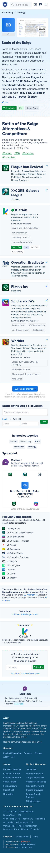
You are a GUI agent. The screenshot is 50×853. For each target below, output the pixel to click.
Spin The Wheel (28, 844)
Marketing (40, 819)
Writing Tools (9, 826)
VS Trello (10, 569)
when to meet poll (24, 847)
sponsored (19, 704)
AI (4, 811)
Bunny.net (25, 841)
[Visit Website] (47, 166)
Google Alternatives (35, 777)
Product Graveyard (35, 786)
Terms (35, 836)
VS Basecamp (13, 549)
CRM (5, 819)
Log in (5, 419)
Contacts (28, 753)
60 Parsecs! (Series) (25, 96)
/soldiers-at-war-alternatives (15, 298)
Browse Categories (12, 769)
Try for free (16, 247)
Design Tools (9, 815)
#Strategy (7, 153)
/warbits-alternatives (12, 338)
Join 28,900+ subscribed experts (25, 673)
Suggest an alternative (25, 389)
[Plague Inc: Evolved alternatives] (5, 168)
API (13, 757)
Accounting (8, 822)
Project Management (27, 826)
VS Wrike (10, 574)
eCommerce (22, 822)
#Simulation (27, 153)
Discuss (38, 753)
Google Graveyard (34, 790)
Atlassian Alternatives (36, 782)
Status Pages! (9, 782)
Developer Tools (26, 811)
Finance (24, 829)
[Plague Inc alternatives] (5, 287)
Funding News (10, 786)
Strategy (32, 446)
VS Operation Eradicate (17, 557)
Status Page (32, 108)
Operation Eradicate (14, 85)
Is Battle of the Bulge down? (25, 614)
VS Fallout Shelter (14, 553)
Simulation (19, 446)
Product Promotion (12, 753)
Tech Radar (31, 769)
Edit (6, 102)
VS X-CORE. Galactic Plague (19, 532)
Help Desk (15, 819)
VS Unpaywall (13, 565)
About (6, 757)
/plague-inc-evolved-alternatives (17, 164)
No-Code (12, 811)
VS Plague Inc (13, 528)
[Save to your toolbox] (8, 34)
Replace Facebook (34, 773)
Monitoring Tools (11, 829)
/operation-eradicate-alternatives (17, 259)
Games (13, 441)
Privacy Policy (22, 836)
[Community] (40, 5)
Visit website (9, 108)
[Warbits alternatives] (5, 342)
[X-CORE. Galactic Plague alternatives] (5, 191)
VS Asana (11, 545)
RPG (37, 441)
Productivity (25, 441)
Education (35, 829)
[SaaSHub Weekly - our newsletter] (35, 5)
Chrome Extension (12, 777)
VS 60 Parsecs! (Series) (17, 541)
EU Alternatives (31, 595)
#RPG (17, 153)
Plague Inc (25, 92)
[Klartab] (5, 211)
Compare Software (12, 773)
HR (31, 822)
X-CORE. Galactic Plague (27, 81)
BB (8, 24)
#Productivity (8, 157)
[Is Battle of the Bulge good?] (21, 108)
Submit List (8, 790)
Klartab (24, 636)
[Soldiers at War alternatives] (5, 302)
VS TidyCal (11, 561)
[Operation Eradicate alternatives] (5, 263)
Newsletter (8, 794)
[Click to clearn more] (25, 695)
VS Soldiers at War (15, 536)
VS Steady (11, 578)
